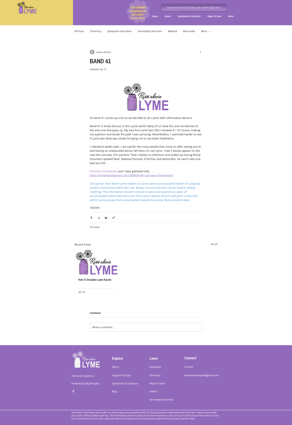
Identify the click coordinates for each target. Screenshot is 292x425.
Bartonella (189, 31)
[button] (169, 16)
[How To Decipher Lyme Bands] (97, 262)
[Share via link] (113, 217)
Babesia (172, 31)
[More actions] (200, 52)
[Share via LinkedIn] (106, 217)
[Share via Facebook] (91, 217)
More (204, 31)
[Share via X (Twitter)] (98, 217)
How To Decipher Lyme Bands (94, 279)
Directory (95, 31)
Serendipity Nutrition (150, 31)
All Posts (79, 31)
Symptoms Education (119, 31)
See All (214, 244)
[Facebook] (73, 391)
